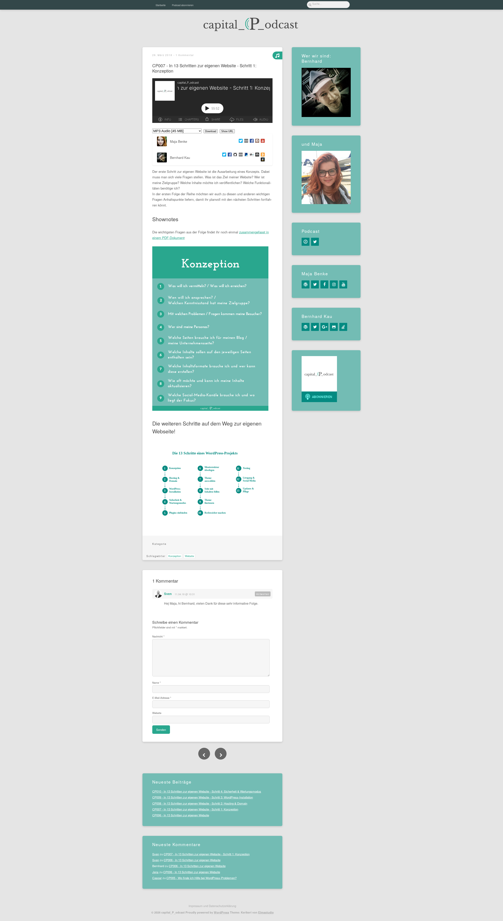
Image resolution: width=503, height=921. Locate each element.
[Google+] (324, 327)
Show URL (227, 131)
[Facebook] (251, 141)
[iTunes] (305, 242)
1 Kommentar (185, 55)
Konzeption (174, 556)
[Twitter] (240, 141)
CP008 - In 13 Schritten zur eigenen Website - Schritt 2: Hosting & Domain (199, 803)
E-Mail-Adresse (161, 698)
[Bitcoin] (262, 155)
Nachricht (158, 636)
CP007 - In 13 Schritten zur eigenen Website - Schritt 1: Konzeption (195, 809)
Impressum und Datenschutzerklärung (212, 906)
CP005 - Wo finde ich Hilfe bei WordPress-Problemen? (201, 878)
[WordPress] (305, 284)
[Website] (245, 141)
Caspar (157, 878)
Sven (168, 593)
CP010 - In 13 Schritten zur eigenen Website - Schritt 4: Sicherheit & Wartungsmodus (206, 791)
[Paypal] (245, 155)
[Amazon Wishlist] (262, 159)
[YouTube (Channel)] (262, 141)
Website (189, 556)
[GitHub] (234, 155)
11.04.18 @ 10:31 (185, 594)
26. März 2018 (162, 55)
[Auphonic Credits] (256, 155)
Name (156, 682)
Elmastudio (266, 912)
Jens (155, 872)
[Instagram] (256, 141)
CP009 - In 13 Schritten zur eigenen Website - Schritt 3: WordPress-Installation (202, 797)
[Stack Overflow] (343, 327)
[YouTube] (343, 284)
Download (210, 131)
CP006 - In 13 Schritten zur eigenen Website (180, 815)
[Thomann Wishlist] (251, 155)
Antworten (262, 594)
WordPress (221, 912)
